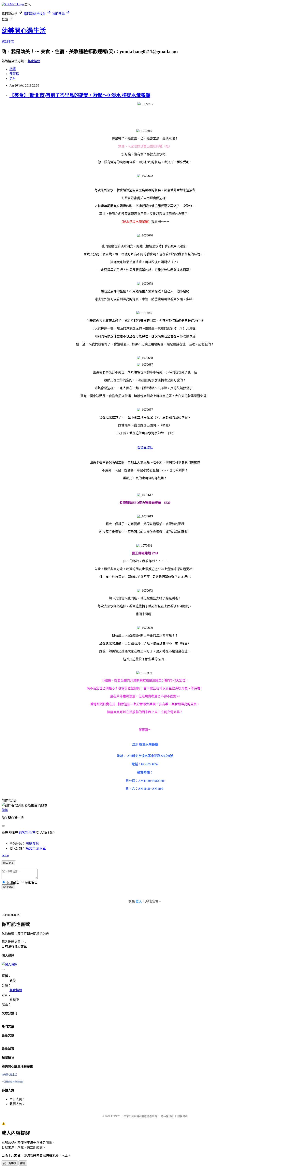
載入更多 (8, 862)
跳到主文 (8, 41)
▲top (5, 855)
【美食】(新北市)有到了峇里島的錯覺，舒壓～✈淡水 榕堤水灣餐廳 (79, 95)
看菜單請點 (145, 447)
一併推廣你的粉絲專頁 (12, 1082)
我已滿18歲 (9, 1163)
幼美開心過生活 (24, 30)
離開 (22, 1163)
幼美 (5, 810)
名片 (12, 78)
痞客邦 (23, 832)
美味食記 (32, 843)
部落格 (14, 73)
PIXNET (115, 1116)
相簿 (12, 69)
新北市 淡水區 (36, 848)
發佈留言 (8, 887)
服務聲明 (182, 1116)
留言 (32, 832)
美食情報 (34, 61)
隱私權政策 (167, 1116)
